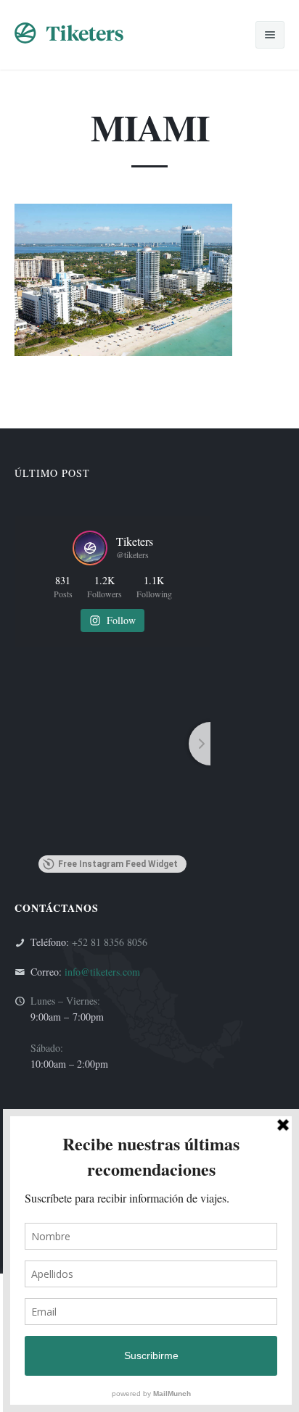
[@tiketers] (90, 547)
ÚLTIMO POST (52, 473)
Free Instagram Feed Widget (118, 864)
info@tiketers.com (102, 972)
